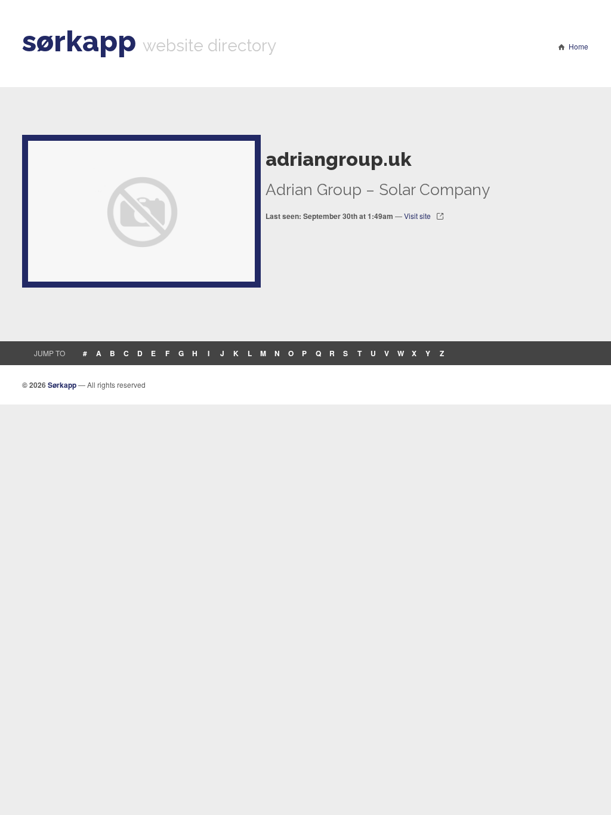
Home (578, 46)
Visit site (417, 216)
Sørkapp (62, 384)
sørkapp (79, 41)
